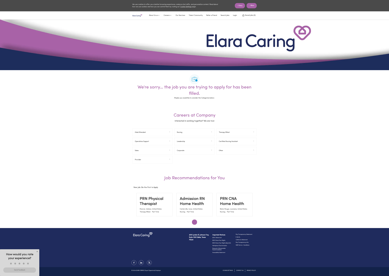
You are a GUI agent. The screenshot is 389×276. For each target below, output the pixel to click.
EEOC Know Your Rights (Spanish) (221, 243)
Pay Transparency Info (242, 242)
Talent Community (196, 15)
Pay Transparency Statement (244, 234)
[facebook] (133, 262)
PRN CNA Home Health (232, 201)
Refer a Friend (211, 15)
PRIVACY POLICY (251, 270)
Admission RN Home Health (192, 201)
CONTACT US (239, 270)
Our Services (180, 15)
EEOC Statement (217, 237)
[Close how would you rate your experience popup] (37, 252)
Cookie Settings (185, 7)
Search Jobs (225, 15)
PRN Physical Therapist (151, 201)
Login (235, 15)
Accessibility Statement (218, 252)
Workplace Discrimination (219, 245)
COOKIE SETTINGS (228, 270)
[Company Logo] (137, 15)
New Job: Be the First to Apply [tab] (146, 187)
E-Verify (238, 237)
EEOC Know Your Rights (218, 240)
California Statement (242, 239)
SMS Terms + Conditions (242, 245)
